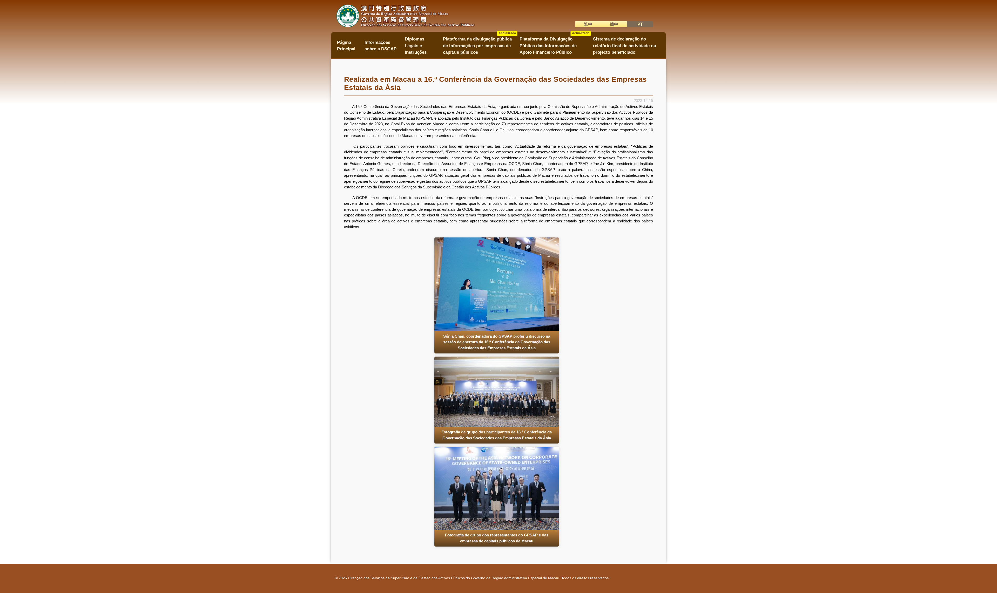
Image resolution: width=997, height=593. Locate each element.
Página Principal (346, 45)
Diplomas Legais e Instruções (416, 46)
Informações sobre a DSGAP (380, 45)
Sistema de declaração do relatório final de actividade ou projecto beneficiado (624, 46)
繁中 (588, 24)
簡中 (614, 24)
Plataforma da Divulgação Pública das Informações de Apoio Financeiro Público (554, 44)
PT (640, 24)
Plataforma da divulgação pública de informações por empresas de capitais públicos (479, 44)
